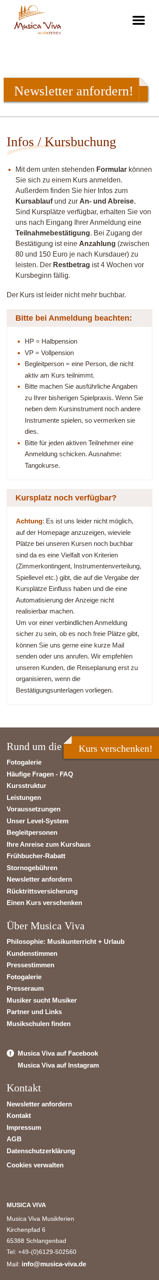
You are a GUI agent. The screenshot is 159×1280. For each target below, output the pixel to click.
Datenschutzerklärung (41, 1151)
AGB (14, 1139)
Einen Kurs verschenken (44, 902)
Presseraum (25, 988)
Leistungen (24, 797)
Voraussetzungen (34, 809)
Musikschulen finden (39, 1023)
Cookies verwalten (35, 1165)
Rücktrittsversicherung (42, 891)
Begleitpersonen (32, 832)
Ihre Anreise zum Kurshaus (49, 844)
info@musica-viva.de (54, 1264)
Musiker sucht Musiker (42, 1000)
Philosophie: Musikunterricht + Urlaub (66, 941)
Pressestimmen (30, 965)
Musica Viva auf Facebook (58, 1053)
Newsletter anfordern (39, 879)
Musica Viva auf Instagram (58, 1065)
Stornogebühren (32, 867)
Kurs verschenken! (115, 748)
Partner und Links (34, 1011)
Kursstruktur (26, 785)
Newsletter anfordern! (73, 90)
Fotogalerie (24, 762)
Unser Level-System (37, 821)
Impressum (24, 1127)
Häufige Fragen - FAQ (40, 774)
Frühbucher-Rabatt (36, 856)
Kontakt (19, 1115)
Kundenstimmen (32, 953)
